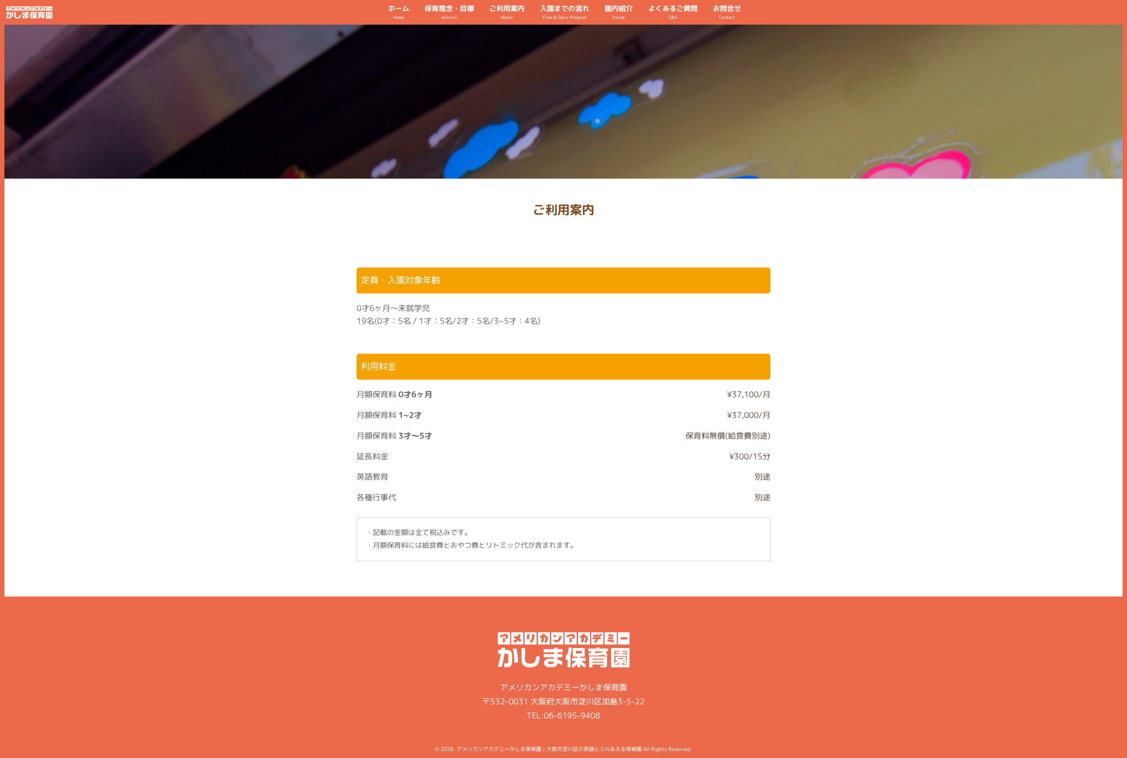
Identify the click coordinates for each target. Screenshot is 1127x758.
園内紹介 (619, 12)
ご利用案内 (506, 12)
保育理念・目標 (449, 12)
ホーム (398, 12)
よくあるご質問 (673, 12)
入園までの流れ (564, 12)
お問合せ (727, 12)
